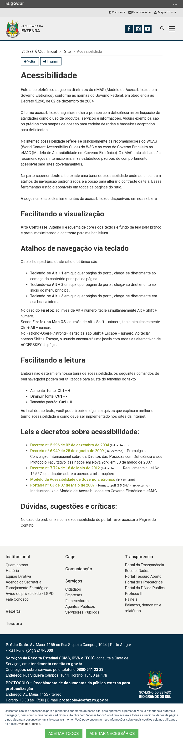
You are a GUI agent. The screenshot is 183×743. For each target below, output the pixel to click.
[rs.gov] (15, 3)
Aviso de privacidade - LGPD (30, 593)
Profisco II (133, 593)
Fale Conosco (17, 599)
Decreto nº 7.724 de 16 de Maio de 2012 (65, 468)
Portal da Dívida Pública (145, 588)
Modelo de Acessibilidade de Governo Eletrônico (72, 479)
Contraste (118, 12)
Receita (13, 611)
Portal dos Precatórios (144, 582)
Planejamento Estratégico (27, 588)
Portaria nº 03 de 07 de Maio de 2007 (62, 485)
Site (67, 51)
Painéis (131, 599)
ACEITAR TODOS (63, 733)
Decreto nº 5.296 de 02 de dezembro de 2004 (69, 445)
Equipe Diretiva (18, 576)
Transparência (139, 556)
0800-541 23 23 (89, 669)
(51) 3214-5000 (39, 650)
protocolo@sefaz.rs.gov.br (83, 700)
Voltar (31, 61)
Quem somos (17, 565)
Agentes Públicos (80, 606)
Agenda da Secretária (23, 582)
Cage (70, 556)
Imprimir (52, 61)
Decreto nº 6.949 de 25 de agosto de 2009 (67, 451)
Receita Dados (137, 570)
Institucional (18, 556)
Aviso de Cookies (28, 724)
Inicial (52, 51)
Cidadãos (73, 589)
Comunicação (78, 568)
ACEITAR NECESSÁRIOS (112, 733)
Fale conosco (141, 12)
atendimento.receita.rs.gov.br (55, 664)
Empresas (73, 595)
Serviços (73, 580)
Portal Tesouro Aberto (143, 576)
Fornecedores (77, 601)
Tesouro (14, 623)
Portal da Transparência (144, 565)
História (12, 570)
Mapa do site (166, 12)
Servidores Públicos (82, 612)
